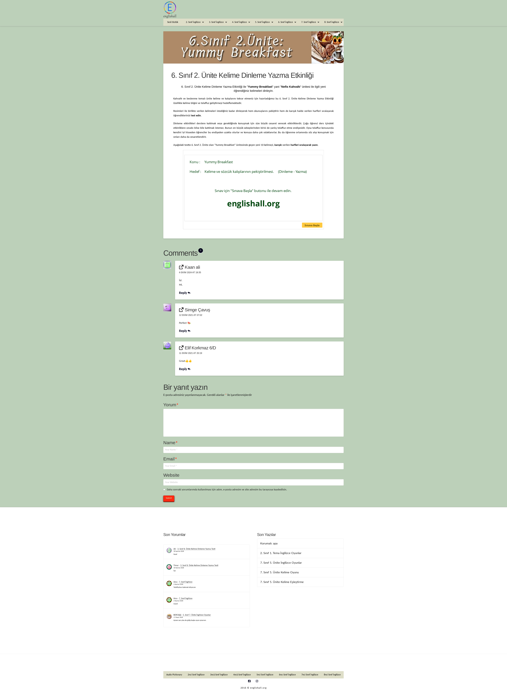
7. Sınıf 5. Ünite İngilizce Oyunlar (281, 562)
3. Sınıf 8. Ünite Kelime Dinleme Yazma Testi (196, 549)
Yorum (170, 404)
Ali (174, 549)
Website (171, 475)
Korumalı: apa (269, 543)
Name (170, 442)
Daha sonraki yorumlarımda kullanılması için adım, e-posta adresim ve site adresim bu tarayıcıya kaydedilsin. (227, 489)
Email (170, 458)
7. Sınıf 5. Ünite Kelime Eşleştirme (282, 582)
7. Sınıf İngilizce (185, 582)
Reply (183, 293)
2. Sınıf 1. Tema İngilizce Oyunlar (280, 553)
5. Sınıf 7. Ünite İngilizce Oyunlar (197, 615)
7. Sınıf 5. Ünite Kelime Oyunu (279, 572)
